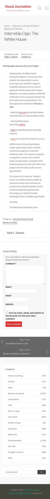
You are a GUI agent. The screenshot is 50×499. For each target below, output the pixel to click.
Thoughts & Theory (27, 452)
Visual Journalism (31, 490)
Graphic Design (27, 422)
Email (9, 295)
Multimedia (27, 434)
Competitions (27, 399)
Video (27, 458)
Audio (27, 387)
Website (9, 304)
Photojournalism (27, 440)
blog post (23, 112)
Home (7, 26)
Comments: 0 (26, 57)
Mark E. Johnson (11, 57)
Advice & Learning (21, 26)
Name (9, 287)
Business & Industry (13, 28)
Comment (11, 263)
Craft (27, 405)
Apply (13, 130)
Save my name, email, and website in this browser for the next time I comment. (25, 316)
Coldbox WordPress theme (20, 493)
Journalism (27, 428)
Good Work (27, 417)
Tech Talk (27, 446)
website (22, 124)
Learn (13, 138)
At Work (34, 26)
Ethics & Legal (27, 411)
